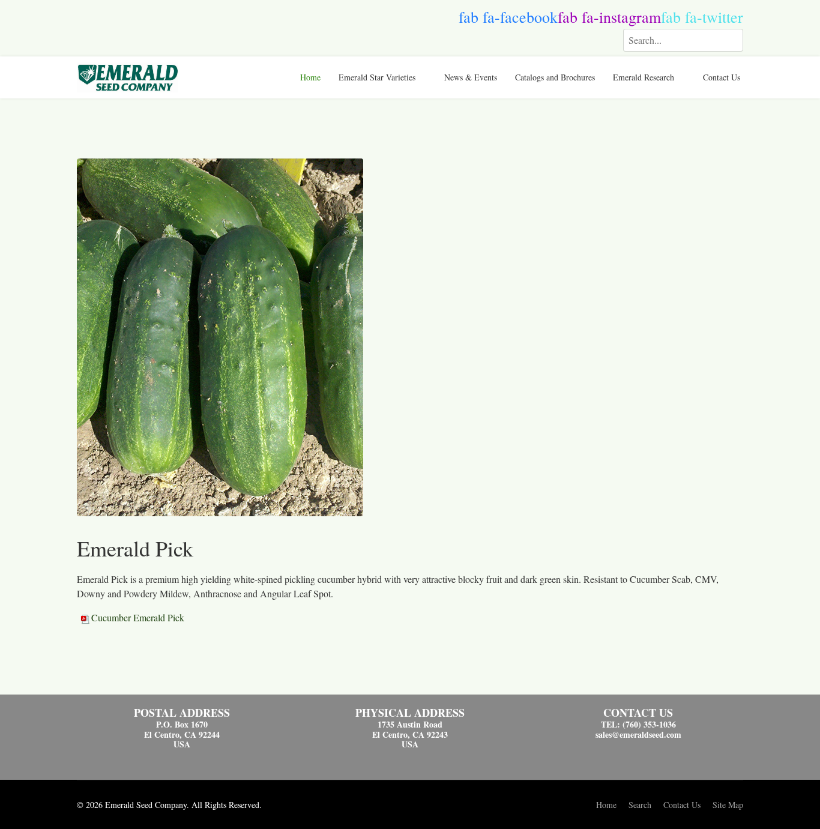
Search (640, 804)
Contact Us (721, 77)
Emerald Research (643, 77)
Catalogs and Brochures (555, 77)
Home (310, 77)
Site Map (728, 804)
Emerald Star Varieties (377, 77)
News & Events (470, 77)
